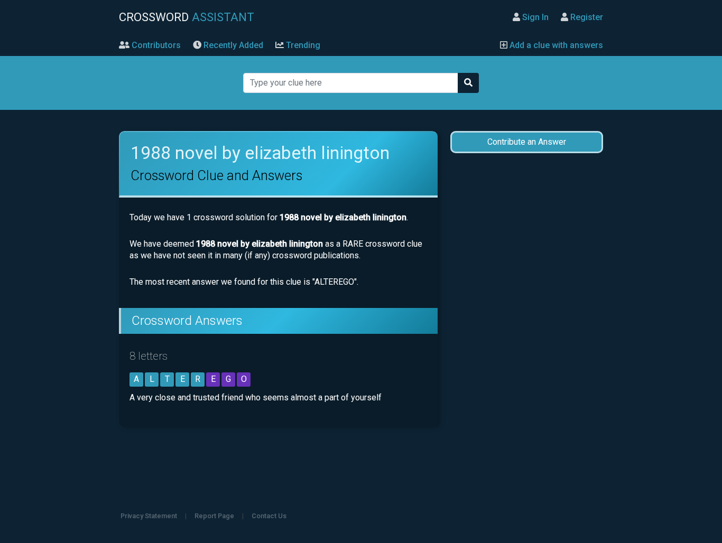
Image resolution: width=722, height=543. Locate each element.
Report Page (214, 516)
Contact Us (269, 516)
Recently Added (232, 45)
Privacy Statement (149, 516)
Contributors (155, 45)
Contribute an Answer (526, 142)
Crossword (186, 17)
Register (585, 17)
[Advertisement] (526, 328)
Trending (302, 45)
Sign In (534, 17)
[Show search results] (468, 83)
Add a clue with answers (555, 45)
